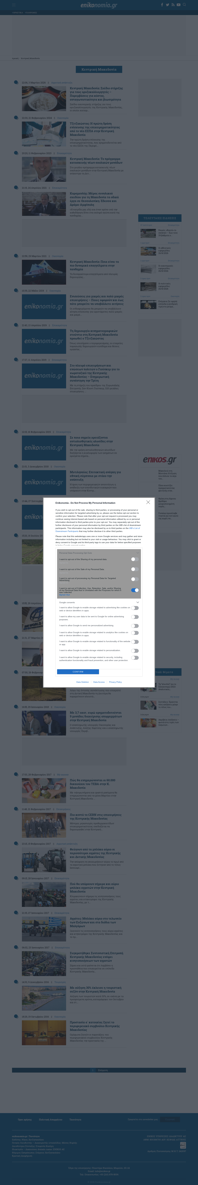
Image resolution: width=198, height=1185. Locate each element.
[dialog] (99, 592)
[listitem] (99, 552)
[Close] (149, 503)
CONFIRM (78, 672)
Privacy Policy (115, 682)
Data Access (99, 682)
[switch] (135, 559)
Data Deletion (82, 682)
